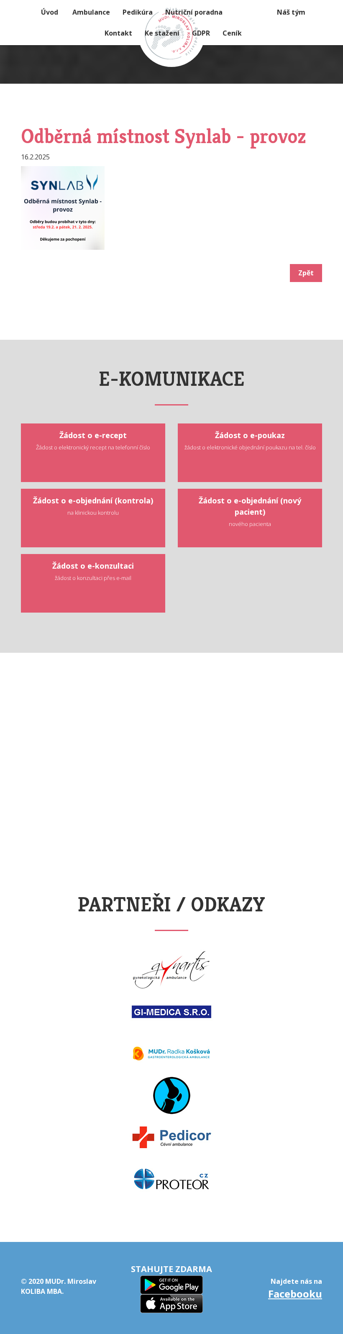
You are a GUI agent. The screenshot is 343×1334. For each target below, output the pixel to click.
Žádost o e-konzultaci (93, 571)
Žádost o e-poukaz (250, 440)
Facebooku (295, 1294)
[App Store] (171, 1302)
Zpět (306, 272)
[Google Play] (171, 1284)
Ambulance (91, 12)
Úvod (49, 12)
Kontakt (118, 33)
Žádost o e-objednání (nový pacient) (250, 511)
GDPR (201, 33)
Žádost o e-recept (93, 440)
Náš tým (291, 12)
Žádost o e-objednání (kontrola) (93, 505)
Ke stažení (162, 33)
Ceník (232, 33)
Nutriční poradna (194, 12)
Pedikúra (138, 12)
